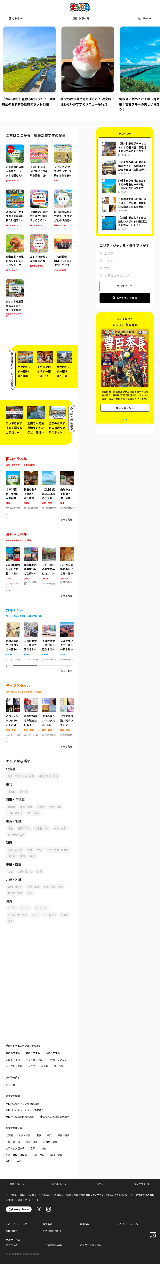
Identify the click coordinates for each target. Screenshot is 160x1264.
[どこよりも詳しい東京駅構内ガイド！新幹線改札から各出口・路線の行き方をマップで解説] (125, 167)
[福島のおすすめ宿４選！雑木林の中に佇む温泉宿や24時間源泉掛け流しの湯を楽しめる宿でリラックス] (31, 473)
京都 (29, 849)
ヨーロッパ (50, 914)
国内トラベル (17, 18)
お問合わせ (12, 1230)
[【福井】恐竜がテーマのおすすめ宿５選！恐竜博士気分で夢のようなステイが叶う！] (125, 149)
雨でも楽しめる (34, 1059)
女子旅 (44, 1066)
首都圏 (40, 806)
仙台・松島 (24, 1135)
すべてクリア (124, 286)
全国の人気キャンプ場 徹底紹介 (22, 1103)
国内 (8, 503)
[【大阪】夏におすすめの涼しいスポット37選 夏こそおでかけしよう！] (125, 223)
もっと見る (66, 519)
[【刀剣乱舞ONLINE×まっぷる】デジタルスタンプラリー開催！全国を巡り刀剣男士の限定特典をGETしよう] (63, 253)
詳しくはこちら (125, 407)
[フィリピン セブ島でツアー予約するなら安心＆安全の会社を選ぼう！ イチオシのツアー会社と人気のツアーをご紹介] (63, 163)
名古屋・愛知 (42, 828)
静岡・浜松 (24, 828)
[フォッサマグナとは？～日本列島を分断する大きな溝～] (67, 624)
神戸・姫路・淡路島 (57, 849)
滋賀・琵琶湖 (15, 849)
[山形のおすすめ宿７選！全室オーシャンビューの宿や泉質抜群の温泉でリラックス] (67, 473)
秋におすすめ (53, 1053)
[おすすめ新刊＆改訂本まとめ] (39, 253)
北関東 (11, 806)
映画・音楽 (11, 730)
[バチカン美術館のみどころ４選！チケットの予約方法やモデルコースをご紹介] (67, 549)
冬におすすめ (13, 1059)
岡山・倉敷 (56, 1154)
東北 (62, 503)
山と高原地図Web (52, 1244)
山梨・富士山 (15, 813)
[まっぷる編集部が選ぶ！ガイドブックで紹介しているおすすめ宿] (15, 301)
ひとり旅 (58, 1066)
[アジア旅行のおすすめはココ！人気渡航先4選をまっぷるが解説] (49, 549)
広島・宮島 (38, 1154)
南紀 (32, 856)
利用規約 (84, 1224)
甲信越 (45, 654)
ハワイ (35, 914)
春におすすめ (13, 1053)
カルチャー (144, 18)
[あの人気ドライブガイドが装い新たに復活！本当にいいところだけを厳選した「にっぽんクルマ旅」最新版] (15, 209)
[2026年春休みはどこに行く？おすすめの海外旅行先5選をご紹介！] (13, 549)
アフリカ (25, 908)
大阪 (39, 849)
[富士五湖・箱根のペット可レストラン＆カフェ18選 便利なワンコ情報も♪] (15, 253)
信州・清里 (33, 813)
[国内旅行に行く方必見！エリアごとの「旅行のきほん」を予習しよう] (63, 209)
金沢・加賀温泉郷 (15, 1148)
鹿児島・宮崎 (15, 893)
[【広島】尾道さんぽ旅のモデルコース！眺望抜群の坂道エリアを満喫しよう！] (49, 473)
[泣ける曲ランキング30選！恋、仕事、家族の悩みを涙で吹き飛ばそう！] (49, 700)
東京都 (9, 654)
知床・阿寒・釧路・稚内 (21, 776)
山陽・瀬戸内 (25, 871)
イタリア (64, 578)
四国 (39, 871)
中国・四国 (47, 503)
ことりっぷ (12, 1244)
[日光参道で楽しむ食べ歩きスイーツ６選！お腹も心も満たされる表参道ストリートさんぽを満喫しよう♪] (125, 204)
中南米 (64, 914)
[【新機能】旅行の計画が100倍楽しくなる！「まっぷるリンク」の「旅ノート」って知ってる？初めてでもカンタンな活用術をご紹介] (39, 209)
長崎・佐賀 (33, 886)
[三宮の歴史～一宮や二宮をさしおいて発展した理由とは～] (31, 624)
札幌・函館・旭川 (48, 776)
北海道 (9, 1135)
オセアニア (41, 908)
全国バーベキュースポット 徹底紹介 (25, 1110)
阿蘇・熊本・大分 (53, 886)
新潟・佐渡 (26, 806)
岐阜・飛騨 (60, 828)
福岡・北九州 (15, 886)
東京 (38, 1135)
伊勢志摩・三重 (16, 834)
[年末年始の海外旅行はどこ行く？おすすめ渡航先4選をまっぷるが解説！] (31, 549)
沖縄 (29, 893)
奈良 (22, 856)
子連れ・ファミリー (58, 1059)
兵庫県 (27, 654)
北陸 (10, 828)
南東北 (27, 503)
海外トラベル (81, 18)
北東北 (11, 791)
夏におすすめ (33, 1053)
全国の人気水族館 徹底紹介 (54, 1116)
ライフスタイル (142, 1184)
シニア (31, 1066)
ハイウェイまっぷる (90, 1244)
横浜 (49, 1135)
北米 (10, 921)
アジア (9, 578)
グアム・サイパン (17, 914)
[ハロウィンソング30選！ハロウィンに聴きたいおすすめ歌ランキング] (13, 700)
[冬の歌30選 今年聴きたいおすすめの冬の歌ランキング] (31, 700)
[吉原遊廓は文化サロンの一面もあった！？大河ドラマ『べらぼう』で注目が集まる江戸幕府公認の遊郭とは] (13, 624)
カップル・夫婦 (14, 1066)
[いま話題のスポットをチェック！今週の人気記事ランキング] (15, 163)
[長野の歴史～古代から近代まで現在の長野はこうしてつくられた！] (49, 624)
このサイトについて (16, 1224)
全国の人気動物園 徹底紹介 (20, 1116)
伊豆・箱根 (55, 806)
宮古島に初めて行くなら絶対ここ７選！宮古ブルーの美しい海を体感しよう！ (87, 104)
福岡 (8, 1161)
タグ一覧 (10, 1084)
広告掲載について (52, 1230)
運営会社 (47, 1224)
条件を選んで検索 (127, 298)
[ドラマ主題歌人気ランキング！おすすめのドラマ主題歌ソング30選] (67, 700)
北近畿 (11, 856)
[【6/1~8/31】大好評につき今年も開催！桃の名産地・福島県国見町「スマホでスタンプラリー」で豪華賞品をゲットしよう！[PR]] (39, 163)
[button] (123, 419)
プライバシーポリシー (128, 1224)
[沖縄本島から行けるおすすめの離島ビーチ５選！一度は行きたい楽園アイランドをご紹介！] (125, 186)
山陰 (10, 871)
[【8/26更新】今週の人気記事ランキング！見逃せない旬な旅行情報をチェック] (13, 473)
